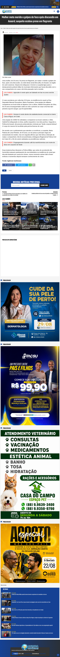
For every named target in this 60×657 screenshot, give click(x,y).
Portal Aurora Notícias (28, 654)
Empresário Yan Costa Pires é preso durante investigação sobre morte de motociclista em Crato (42, 7)
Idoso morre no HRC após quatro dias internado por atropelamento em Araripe (29, 213)
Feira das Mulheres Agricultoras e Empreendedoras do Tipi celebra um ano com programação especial (32, 625)
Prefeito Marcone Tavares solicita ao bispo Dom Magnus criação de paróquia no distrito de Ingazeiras (32, 618)
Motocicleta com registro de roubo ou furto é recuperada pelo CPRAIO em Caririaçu (11, 227)
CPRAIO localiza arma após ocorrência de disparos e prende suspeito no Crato (47, 227)
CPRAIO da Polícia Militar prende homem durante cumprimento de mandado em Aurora (29, 594)
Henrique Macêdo (42, 654)
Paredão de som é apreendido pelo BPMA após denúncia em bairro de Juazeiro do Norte (30, 227)
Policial (10, 170)
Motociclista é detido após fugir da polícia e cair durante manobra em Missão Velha (48, 213)
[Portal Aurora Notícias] (30, 650)
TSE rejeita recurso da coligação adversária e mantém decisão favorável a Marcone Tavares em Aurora (32, 633)
